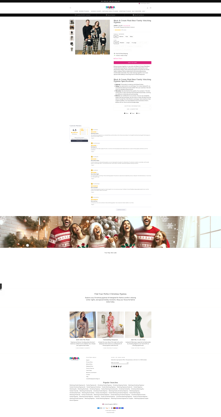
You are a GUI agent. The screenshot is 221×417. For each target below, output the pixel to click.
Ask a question (132, 109)
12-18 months (118, 49)
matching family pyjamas (76, 398)
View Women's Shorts (83, 348)
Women (121, 36)
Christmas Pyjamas (125, 11)
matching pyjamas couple (141, 398)
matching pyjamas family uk (124, 387)
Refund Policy (89, 364)
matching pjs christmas (88, 392)
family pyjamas (74, 396)
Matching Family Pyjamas (110, 11)
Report (92, 138)
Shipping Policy (89, 366)
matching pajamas (90, 398)
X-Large (134, 42)
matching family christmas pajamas (118, 390)
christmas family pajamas (100, 390)
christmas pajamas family (138, 394)
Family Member (119, 34)
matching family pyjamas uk (77, 385)
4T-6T (145, 42)
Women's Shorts (96, 11)
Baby (131, 36)
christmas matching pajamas (124, 396)
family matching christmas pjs (109, 389)
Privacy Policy (89, 362)
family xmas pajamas (101, 392)
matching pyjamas (134, 390)
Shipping (122, 27)
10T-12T (122, 46)
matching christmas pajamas (101, 394)
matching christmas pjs (86, 390)
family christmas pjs (87, 394)
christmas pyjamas (95, 389)
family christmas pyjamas (108, 396)
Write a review (79, 140)
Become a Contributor (91, 372)
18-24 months (127, 49)
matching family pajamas (86, 396)
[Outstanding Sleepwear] (110, 325)
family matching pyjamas (109, 387)
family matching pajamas (103, 398)
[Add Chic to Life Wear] (138, 325)
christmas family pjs (124, 389)
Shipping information (133, 106)
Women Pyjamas (84, 11)
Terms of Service (90, 368)
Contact (88, 374)
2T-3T (140, 42)
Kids (127, 36)
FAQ (87, 376)
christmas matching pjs (137, 389)
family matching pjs (134, 392)
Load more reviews (121, 209)
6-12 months (138, 46)
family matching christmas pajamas (118, 392)
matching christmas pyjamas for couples (122, 398)
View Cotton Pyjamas (138, 348)
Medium (122, 42)
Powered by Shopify (110, 412)
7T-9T (116, 46)
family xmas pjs (74, 390)
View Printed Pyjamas (110, 348)
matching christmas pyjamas (136, 385)
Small (116, 42)
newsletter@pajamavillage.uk (93, 378)
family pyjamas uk (91, 385)
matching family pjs (75, 394)
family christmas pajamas (140, 396)
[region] (110, 15)
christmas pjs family (75, 392)
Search (87, 360)
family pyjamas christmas (94, 387)
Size (115, 40)
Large (128, 42)
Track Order (89, 370)
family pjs (97, 396)
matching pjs (73, 389)
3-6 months (130, 46)
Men (116, 36)
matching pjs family (83, 389)
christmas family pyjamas (105, 385)
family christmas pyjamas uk (77, 387)
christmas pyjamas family (120, 385)
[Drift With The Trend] (83, 325)
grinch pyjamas (74, 400)
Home (76, 11)
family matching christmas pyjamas (120, 394)
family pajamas (138, 387)
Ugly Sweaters (136, 11)
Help (144, 11)
